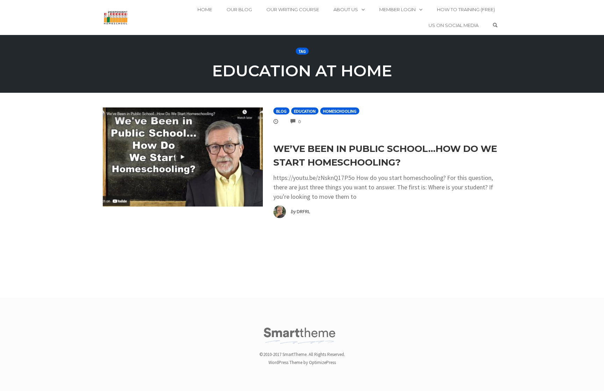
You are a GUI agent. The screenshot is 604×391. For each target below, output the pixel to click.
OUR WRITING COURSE (292, 9)
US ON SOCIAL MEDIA (454, 25)
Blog (281, 111)
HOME (204, 9)
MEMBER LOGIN (397, 9)
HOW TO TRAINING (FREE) (466, 9)
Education (305, 111)
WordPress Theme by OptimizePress (302, 362)
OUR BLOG (239, 9)
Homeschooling (340, 111)
